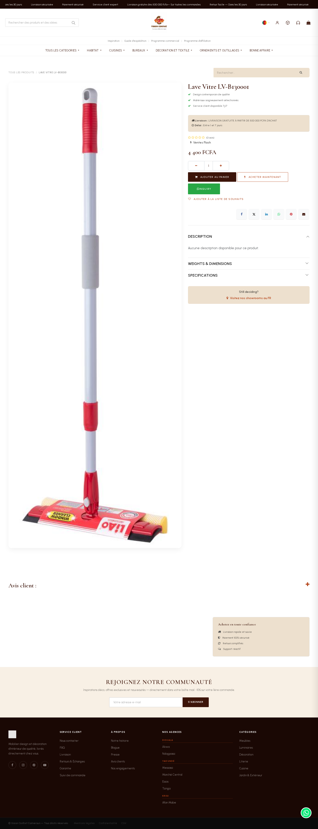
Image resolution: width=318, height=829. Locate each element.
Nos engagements (123, 768)
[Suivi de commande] (287, 22)
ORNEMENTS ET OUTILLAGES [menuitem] (220, 50)
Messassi (167, 767)
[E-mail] (304, 214)
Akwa (166, 746)
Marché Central (172, 774)
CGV (123, 823)
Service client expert (100, 4)
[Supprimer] (196, 166)
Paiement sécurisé (67, 4)
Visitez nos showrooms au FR (250, 298)
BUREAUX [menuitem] (139, 50)
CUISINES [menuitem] (116, 50)
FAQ (62, 747)
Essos (165, 781)
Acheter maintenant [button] (264, 177)
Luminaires (246, 747)
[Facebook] (241, 214)
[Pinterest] (291, 214)
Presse (115, 754)
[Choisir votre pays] (266, 22)
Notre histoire (120, 740)
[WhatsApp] (279, 214)
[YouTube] (45, 765)
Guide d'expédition (135, 40)
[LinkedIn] (266, 214)
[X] (254, 214)
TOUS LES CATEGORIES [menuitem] (61, 50)
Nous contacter (69, 740)
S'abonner (195, 702)
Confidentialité (108, 823)
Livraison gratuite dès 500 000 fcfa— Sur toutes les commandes (158, 4)
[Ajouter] (221, 166)
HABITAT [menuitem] (93, 50)
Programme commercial (165, 40)
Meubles (244, 740)
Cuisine (243, 768)
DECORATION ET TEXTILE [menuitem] (173, 50)
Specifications (203, 275)
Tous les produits (21, 72)
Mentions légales (84, 823)
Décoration (246, 754)
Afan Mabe (169, 802)
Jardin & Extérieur (250, 775)
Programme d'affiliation (197, 40)
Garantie (65, 768)
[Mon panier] (308, 22)
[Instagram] (23, 765)
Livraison (65, 754)
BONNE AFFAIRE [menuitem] (260, 50)
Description (200, 236)
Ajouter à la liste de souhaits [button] (218, 199)
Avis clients (118, 761)
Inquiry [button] (205, 188)
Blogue (115, 747)
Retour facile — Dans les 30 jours (222, 4)
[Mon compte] (277, 22)
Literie (243, 761)
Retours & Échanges (72, 761)
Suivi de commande (72, 775)
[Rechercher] (73, 23)
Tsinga (166, 788)
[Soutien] (298, 22)
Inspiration (113, 40)
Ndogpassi (168, 753)
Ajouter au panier (214, 177)
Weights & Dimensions (210, 263)
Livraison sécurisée (37, 4)
